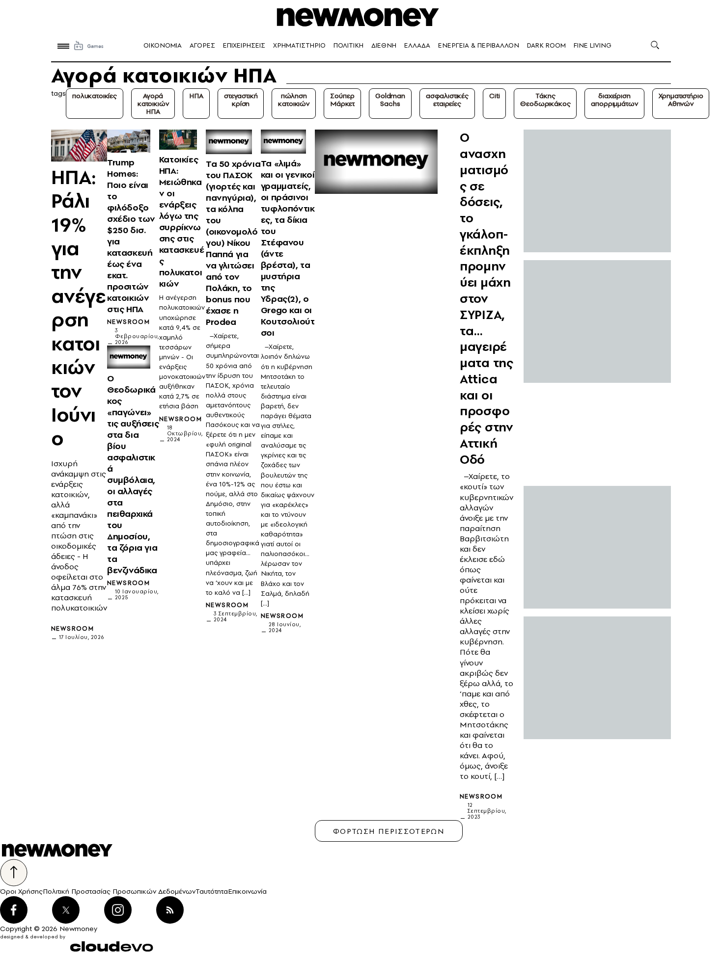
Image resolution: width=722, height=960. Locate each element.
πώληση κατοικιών (293, 99)
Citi (494, 96)
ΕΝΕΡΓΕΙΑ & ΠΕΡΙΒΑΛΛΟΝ (478, 45)
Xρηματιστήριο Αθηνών (681, 99)
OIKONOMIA (162, 45)
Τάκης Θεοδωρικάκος (545, 99)
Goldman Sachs (390, 99)
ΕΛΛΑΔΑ (417, 45)
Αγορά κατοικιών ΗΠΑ (153, 103)
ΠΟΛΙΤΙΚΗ (348, 45)
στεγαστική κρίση (240, 99)
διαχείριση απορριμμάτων (614, 99)
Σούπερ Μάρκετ (342, 99)
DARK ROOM (546, 45)
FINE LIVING (592, 45)
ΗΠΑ (196, 96)
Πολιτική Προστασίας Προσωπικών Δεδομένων (119, 891)
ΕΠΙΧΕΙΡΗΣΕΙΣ (244, 45)
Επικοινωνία (247, 891)
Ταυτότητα (211, 891)
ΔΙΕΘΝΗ (383, 45)
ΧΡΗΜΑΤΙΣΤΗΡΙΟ (299, 45)
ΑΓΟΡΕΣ (202, 45)
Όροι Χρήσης (21, 891)
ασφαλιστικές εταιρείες (447, 99)
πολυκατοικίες (94, 96)
